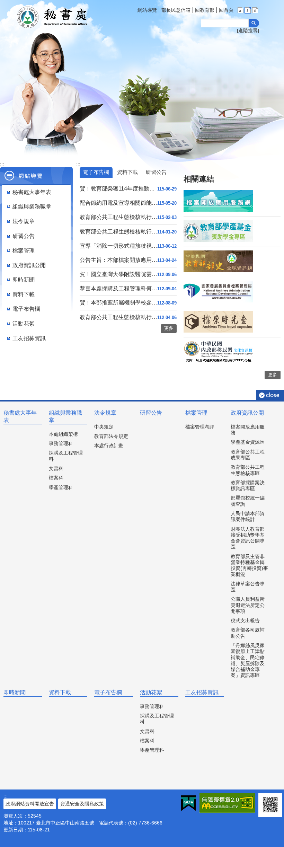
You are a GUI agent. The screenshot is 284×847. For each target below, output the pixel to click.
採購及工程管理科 (66, 455)
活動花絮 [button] (23, 324)
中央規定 (104, 427)
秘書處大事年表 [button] (31, 192)
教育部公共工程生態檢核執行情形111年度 (118, 317)
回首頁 (226, 10)
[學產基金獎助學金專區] (218, 240)
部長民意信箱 (175, 10)
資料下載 (60, 692)
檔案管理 (196, 413)
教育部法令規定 (111, 436)
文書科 (56, 468)
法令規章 (105, 413)
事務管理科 (61, 443)
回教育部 (204, 10)
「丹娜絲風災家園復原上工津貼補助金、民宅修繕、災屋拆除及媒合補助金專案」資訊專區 (248, 660)
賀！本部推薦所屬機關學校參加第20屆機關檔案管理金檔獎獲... (118, 303)
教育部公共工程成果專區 (248, 454)
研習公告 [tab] (156, 172)
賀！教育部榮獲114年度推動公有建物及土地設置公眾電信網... (118, 189)
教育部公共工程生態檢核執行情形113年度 (118, 232)
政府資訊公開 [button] (29, 265)
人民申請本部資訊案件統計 (248, 516)
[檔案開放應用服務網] (218, 210)
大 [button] (255, 10)
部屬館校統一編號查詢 (248, 500)
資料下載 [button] (23, 294)
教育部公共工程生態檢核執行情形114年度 (118, 217)
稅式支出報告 (245, 620)
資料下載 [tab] (127, 172)
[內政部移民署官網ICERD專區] (218, 361)
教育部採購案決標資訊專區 (248, 485)
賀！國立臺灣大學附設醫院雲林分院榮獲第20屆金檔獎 (118, 274)
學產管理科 (61, 487)
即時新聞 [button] (23, 280)
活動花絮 (151, 692)
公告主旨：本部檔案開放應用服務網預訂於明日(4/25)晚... (118, 260)
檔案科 (56, 477)
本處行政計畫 (108, 445)
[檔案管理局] (218, 300)
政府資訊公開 (247, 413)
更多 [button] (168, 328)
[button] (254, 23)
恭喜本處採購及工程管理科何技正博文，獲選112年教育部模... (118, 288)
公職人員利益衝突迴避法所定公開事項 (248, 605)
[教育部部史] (218, 270)
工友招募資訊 (202, 692)
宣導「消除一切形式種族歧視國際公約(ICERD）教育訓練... (118, 246)
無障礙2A (227, 803)
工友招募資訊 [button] (29, 338)
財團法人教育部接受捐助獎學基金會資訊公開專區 (248, 538)
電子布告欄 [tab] (96, 172)
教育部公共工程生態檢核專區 (248, 470)
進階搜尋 (248, 30)
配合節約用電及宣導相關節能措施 (118, 203)
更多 (272, 374)
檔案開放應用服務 (248, 429)
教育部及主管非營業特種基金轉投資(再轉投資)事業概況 (249, 565)
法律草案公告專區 (248, 586)
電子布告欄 (108, 692)
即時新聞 (14, 692)
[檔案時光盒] (218, 331)
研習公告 (151, 413)
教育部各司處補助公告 (248, 632)
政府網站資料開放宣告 (30, 803)
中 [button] (248, 10)
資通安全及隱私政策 (82, 803)
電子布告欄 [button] (26, 309)
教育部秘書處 (60, 17)
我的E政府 (188, 803)
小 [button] (240, 10)
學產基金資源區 (248, 442)
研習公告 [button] (23, 236)
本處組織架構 (63, 434)
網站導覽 (146, 10)
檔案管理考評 (199, 427)
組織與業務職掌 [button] (31, 207)
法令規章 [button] (23, 221)
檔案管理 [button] (23, 251)
